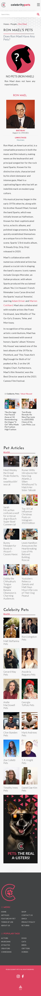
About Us (5, 925)
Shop (24, 912)
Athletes (5, 945)
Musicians (20, 140)
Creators (5, 948)
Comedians (6, 952)
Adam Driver (18, 300)
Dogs (24, 938)
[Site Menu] (38, 4)
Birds (24, 945)
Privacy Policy (28, 922)
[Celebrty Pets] (20, 5)
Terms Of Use (7, 922)
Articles (5, 915)
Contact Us (27, 915)
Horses (25, 952)
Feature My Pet (8, 919)
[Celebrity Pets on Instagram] (18, 976)
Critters (26, 948)
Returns (25, 925)
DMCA (24, 919)
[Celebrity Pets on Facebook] (22, 976)
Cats (24, 942)
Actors (4, 938)
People (13, 24)
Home (6, 24)
